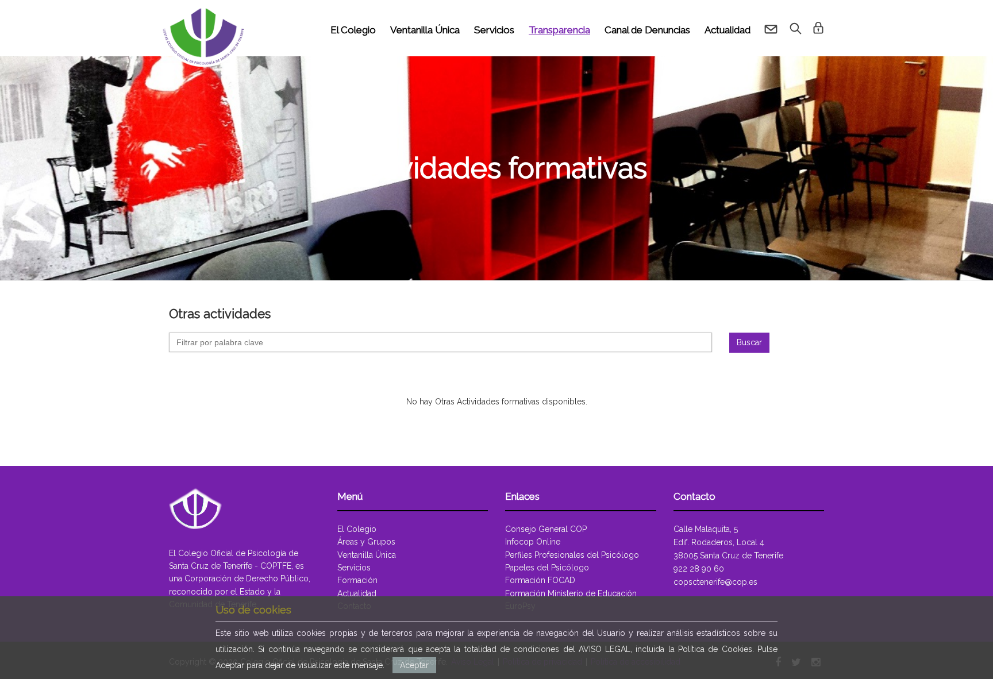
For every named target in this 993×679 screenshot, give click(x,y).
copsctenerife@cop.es (715, 582)
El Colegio (353, 30)
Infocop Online (532, 541)
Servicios (494, 30)
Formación (357, 580)
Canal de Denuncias (647, 30)
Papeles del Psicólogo (547, 567)
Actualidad (727, 30)
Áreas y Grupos (366, 541)
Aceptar (414, 665)
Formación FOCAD (540, 580)
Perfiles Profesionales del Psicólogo (572, 555)
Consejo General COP (546, 529)
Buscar (749, 342)
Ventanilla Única (425, 30)
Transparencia (559, 30)
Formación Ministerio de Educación (571, 593)
